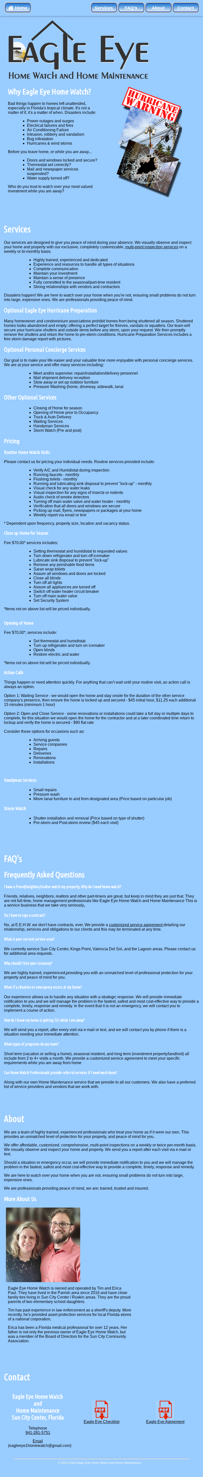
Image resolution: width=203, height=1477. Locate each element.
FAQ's (131, 7)
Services (104, 7)
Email (38, 1441)
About (158, 7)
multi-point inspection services (151, 247)
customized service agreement (136, 925)
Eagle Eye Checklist (101, 1422)
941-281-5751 (37, 1433)
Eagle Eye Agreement (165, 1422)
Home (20, 7)
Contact (185, 7)
